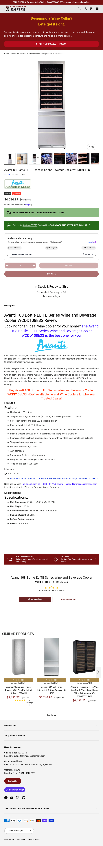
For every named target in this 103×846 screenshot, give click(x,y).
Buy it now (51, 274)
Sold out (68, 265)
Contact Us (12, 781)
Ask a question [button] (68, 599)
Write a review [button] (35, 599)
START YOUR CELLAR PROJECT (51, 44)
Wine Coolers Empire (17, 839)
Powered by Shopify (33, 839)
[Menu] (97, 9)
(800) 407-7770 (30, 225)
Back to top (51, 715)
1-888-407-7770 (19, 752)
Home (6, 54)
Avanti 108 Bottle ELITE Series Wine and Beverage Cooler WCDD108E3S (37, 54)
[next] (98, 672)
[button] (51, 306)
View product (18, 680)
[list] (51, 105)
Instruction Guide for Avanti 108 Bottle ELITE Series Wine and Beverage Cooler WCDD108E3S (54, 478)
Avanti (7, 175)
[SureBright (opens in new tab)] (92, 242)
